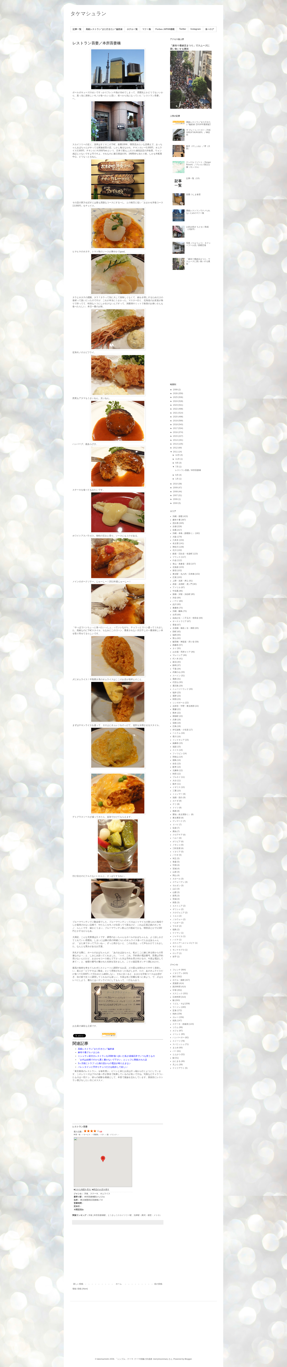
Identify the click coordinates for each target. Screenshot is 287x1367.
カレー (176, 1017)
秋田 (175, 774)
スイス (176, 750)
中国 (175, 865)
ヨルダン (177, 885)
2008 (175, 491)
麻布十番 (177, 520)
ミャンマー (178, 794)
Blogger (188, 1359)
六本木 (176, 540)
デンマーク (178, 821)
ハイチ (176, 940)
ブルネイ (177, 777)
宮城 (175, 868)
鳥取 (175, 902)
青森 (175, 862)
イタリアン (178, 973)
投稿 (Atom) (82, 1289)
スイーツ (177, 1041)
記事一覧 (77, 29)
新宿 (175, 570)
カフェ (176, 1031)
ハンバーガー (179, 1037)
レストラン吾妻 (80, 1126)
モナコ (176, 946)
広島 (175, 726)
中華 (175, 990)
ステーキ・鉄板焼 (181, 1024)
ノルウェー (178, 919)
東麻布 (176, 608)
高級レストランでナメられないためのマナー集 (198, 211)
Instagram (196, 29)
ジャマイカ (178, 936)
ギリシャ (177, 909)
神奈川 (176, 547)
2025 (175, 397)
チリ (175, 804)
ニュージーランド (181, 689)
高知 (175, 831)
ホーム (119, 1284)
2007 (175, 495)
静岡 (175, 665)
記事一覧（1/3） (193, 178)
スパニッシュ (179, 1044)
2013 (175, 444)
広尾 (175, 577)
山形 (175, 872)
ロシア (176, 953)
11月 (177, 459)
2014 (175, 440)
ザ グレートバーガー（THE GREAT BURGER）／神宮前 (198, 132)
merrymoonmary (160, 1359)
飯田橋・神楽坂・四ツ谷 (183, 642)
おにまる (177, 1061)
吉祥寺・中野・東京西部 (183, 706)
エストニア (178, 906)
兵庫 (175, 719)
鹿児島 (176, 686)
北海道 (176, 567)
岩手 (175, 956)
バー (175, 1051)
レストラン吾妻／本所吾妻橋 (96, 43)
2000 (175, 503)
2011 (175, 452)
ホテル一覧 (132, 29)
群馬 (175, 896)
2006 (175, 499)
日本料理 (177, 997)
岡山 (175, 875)
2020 (175, 417)
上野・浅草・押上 (181, 581)
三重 (175, 791)
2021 (175, 413)
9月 (177, 463)
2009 (175, 487)
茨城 (175, 899)
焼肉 (175, 1014)
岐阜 (175, 767)
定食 (175, 1010)
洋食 (90, 1215)
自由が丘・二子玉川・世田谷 (185, 618)
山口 (175, 889)
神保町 (176, 716)
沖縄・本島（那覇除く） (183, 533)
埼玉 (175, 858)
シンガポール (179, 703)
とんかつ (177, 1054)
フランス (177, 557)
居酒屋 (176, 983)
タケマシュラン (88, 13)
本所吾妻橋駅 (100, 1215)
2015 (175, 436)
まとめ (176, 1047)
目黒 (175, 530)
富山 (175, 638)
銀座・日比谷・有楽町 (182, 554)
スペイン (177, 675)
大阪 (175, 537)
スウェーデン (179, 882)
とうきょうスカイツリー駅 (120, 1215)
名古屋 (176, 543)
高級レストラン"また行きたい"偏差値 (104, 29)
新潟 (175, 662)
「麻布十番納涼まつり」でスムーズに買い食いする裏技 (198, 261)
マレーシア (178, 655)
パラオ (176, 855)
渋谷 (175, 598)
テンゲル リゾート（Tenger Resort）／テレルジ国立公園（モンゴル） (198, 164)
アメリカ (177, 587)
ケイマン (177, 933)
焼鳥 (175, 1020)
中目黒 (176, 591)
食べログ (209, 29)
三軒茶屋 (177, 848)
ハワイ (176, 601)
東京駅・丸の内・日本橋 (183, 574)
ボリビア (177, 841)
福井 (175, 692)
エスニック (178, 993)
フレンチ (177, 970)
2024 (175, 401)
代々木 (176, 659)
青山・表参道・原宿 (182, 564)
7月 (177, 467)
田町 (175, 631)
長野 (175, 696)
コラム (176, 1027)
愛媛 (175, 709)
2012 (175, 448)
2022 (175, 409)
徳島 (175, 760)
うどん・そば (179, 1003)
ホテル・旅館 (179, 980)
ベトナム (177, 733)
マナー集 (146, 29)
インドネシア (179, 740)
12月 (177, 455)
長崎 (175, 679)
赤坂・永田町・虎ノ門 (182, 584)
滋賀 (175, 747)
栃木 (175, 784)
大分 (175, 780)
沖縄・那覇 (178, 516)
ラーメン (177, 1007)
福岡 (175, 635)
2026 (175, 393)
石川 (175, 550)
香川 (175, 736)
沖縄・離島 (178, 611)
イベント (177, 1034)
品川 (175, 604)
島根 (175, 811)
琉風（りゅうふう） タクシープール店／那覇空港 (198, 244)
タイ (175, 648)
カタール (177, 879)
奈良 (175, 763)
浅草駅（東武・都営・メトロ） (148, 1215)
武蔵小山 (177, 672)
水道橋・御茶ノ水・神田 (183, 628)
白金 (175, 560)
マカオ (176, 926)
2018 (175, 424)
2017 (175, 428)
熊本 (175, 713)
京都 (175, 526)
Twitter (182, 29)
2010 (175, 484)
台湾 (175, 614)
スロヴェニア (179, 912)
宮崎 (175, 723)
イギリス (177, 787)
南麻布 (176, 743)
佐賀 (175, 828)
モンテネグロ (179, 950)
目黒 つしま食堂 (193, 194)
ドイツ (176, 807)
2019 (175, 421)
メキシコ (177, 845)
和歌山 (176, 757)
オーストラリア (180, 621)
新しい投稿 (78, 1284)
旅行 (175, 976)
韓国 (175, 699)
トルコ (176, 916)
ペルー (176, 838)
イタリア (177, 851)
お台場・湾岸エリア (182, 652)
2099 (175, 389)
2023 (175, 405)
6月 (177, 475)
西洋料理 (177, 987)
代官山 (176, 682)
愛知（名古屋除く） (182, 814)
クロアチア (178, 835)
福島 (175, 929)
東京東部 (177, 818)
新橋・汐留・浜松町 (182, 594)
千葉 (175, 669)
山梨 (175, 892)
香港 (175, 625)
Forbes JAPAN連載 (165, 29)
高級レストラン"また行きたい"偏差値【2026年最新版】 (198, 123)
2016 (175, 432)
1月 (177, 479)
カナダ (176, 801)
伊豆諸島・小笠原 (181, 730)
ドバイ (176, 824)
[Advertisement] (117, 1255)
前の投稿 (158, 1284)
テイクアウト (179, 1068)
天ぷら (176, 1064)
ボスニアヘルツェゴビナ (183, 943)
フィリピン (178, 753)
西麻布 (176, 645)
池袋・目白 (178, 797)
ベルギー (177, 923)
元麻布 (176, 770)
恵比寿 (176, 523)
